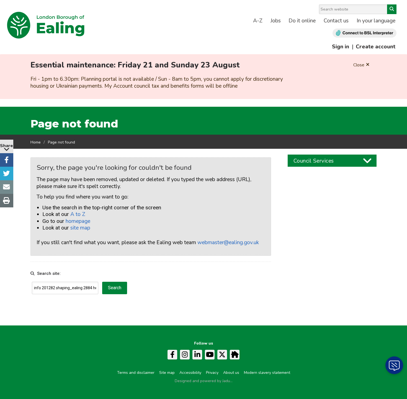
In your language (376, 20)
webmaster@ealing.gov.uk (228, 242)
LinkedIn (197, 354)
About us (231, 372)
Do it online (302, 20)
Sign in (340, 46)
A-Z (257, 20)
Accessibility (190, 372)
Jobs (276, 20)
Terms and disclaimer (135, 372)
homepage (78, 221)
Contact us (336, 20)
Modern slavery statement (267, 372)
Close (358, 65)
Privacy (212, 372)
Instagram (185, 354)
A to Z (77, 214)
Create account (375, 46)
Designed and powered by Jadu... (204, 381)
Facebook (172, 354)
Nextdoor (234, 354)
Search (391, 9)
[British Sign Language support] (364, 33)
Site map (167, 372)
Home (35, 142)
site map (80, 227)
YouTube (210, 354)
